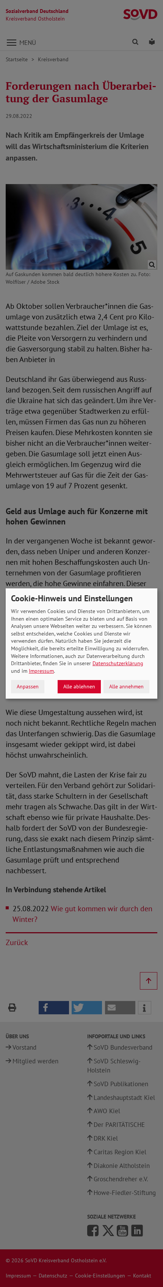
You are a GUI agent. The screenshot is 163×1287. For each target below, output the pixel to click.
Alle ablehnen (79, 686)
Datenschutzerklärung (117, 663)
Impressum (41, 670)
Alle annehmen (126, 686)
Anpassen (28, 686)
